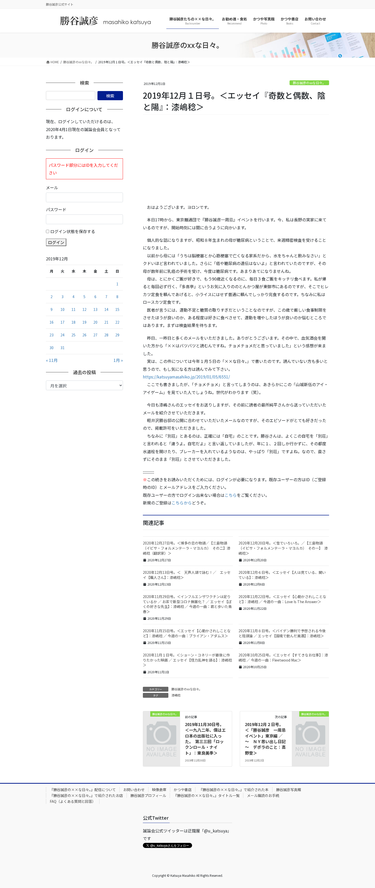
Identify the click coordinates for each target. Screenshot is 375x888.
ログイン (56, 242)
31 (62, 347)
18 (73, 322)
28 (106, 334)
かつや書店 (183, 789)
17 (62, 322)
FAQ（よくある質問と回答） (73, 801)
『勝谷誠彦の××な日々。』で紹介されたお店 (86, 795)
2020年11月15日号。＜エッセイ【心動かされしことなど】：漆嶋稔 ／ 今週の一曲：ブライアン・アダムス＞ (187, 633)
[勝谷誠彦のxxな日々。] (161, 722)
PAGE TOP (362, 856)
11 (73, 309)
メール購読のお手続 (263, 795)
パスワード (56, 209)
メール (52, 187)
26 (84, 334)
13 (95, 309)
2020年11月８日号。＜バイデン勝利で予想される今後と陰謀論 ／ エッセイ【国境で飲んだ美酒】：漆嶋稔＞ (282, 633)
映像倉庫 (159, 789)
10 (62, 309)
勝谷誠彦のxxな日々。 (309, 82)
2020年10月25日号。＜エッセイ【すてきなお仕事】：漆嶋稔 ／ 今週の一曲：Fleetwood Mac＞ (283, 657)
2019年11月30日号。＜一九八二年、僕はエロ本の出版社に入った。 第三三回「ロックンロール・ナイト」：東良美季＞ (205, 738)
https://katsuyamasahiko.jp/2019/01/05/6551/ (186, 377)
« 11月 (52, 360)
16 (51, 322)
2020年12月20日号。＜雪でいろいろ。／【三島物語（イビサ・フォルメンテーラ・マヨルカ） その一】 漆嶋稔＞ (283, 547)
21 (106, 322)
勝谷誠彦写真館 (288, 789)
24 (62, 334)
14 (106, 309)
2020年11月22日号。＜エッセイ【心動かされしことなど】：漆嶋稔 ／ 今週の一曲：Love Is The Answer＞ (282, 599)
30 (51, 347)
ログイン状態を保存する (72, 231)
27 (95, 334)
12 (84, 309)
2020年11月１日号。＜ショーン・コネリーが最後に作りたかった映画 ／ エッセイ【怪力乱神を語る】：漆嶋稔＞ (187, 659)
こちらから (181, 503)
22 (117, 322)
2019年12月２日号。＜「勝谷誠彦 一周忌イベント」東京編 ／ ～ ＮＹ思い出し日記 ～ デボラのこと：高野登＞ (267, 738)
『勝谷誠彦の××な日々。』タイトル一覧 (206, 795)
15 (117, 309)
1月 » (118, 360)
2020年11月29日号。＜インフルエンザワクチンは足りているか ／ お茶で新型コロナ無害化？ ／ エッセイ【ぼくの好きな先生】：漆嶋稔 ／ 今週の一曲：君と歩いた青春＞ (187, 604)
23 (51, 334)
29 (117, 334)
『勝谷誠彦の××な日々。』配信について (83, 789)
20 (95, 322)
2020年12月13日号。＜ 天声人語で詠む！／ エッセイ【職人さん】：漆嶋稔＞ (187, 575)
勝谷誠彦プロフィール (148, 795)
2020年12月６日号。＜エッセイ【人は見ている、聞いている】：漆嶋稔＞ (282, 575)
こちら (230, 495)
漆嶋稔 (176, 695)
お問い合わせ (134, 789)
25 (73, 334)
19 (84, 322)
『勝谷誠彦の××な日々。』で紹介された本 (234, 789)
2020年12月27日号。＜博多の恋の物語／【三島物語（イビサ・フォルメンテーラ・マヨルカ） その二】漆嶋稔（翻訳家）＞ (186, 547)
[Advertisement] (236, 159)
